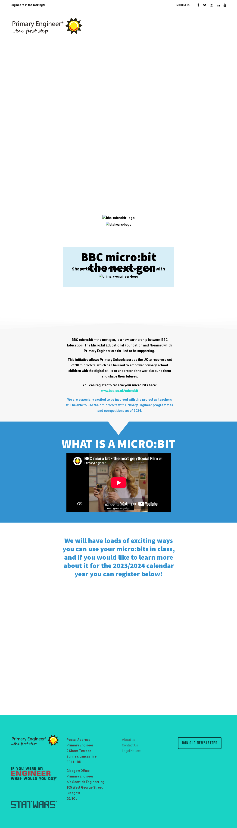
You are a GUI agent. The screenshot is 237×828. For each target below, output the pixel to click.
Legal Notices (131, 751)
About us (128, 740)
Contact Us (183, 4)
